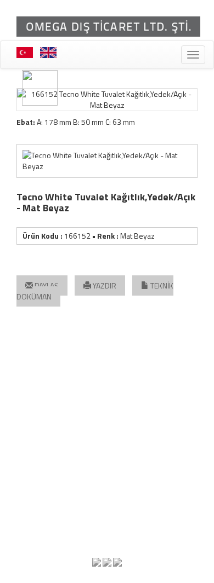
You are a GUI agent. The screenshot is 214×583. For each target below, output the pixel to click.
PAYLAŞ (46, 285)
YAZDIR (103, 285)
